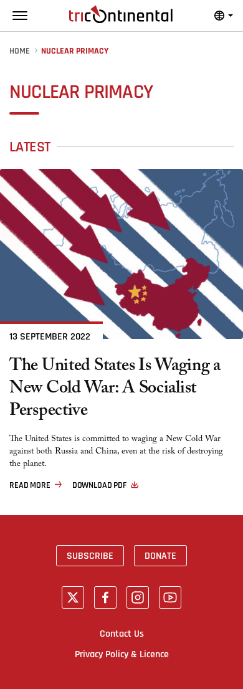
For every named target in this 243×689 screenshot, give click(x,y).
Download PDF (99, 485)
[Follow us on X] (73, 597)
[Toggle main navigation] (20, 15)
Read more (29, 485)
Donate (160, 555)
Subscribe (90, 555)
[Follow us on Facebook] (105, 597)
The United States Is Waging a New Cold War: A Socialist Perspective (115, 390)
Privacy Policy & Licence (122, 654)
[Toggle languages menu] (224, 15)
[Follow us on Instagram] (137, 597)
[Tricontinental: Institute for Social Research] (121, 14)
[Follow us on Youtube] (170, 597)
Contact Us (122, 633)
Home (19, 51)
